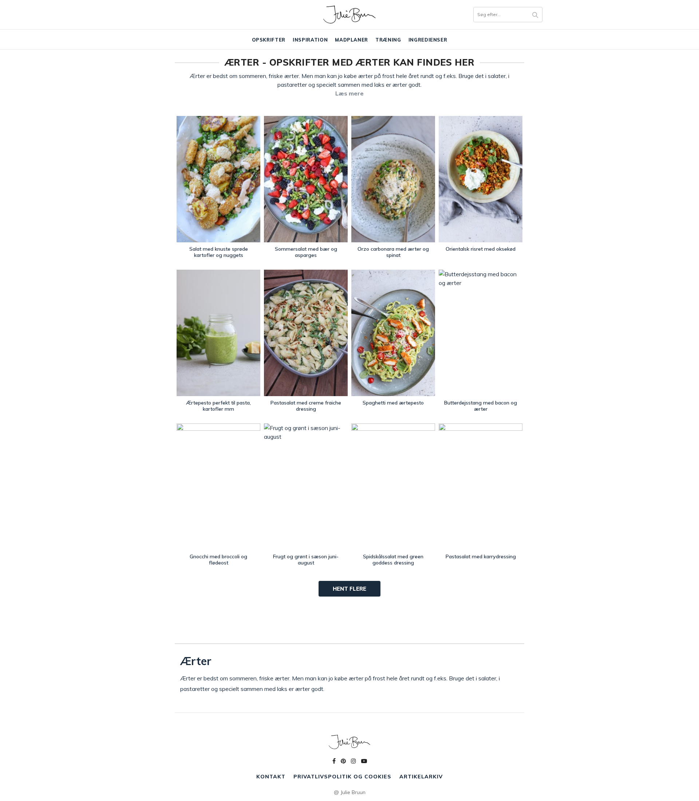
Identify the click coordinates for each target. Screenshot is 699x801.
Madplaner (351, 40)
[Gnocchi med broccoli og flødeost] (218, 486)
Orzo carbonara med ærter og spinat (393, 252)
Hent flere (349, 588)
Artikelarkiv (421, 776)
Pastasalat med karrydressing (481, 556)
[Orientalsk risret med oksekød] (480, 179)
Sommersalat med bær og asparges (306, 252)
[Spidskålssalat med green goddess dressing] (393, 486)
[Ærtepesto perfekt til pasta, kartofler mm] (218, 333)
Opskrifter (269, 40)
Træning (388, 40)
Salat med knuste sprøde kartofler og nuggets (218, 252)
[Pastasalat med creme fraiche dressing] (306, 333)
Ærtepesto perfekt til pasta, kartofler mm (218, 405)
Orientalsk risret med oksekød (481, 249)
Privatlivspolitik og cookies (342, 776)
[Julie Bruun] (349, 14)
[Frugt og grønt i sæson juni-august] (306, 486)
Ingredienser (427, 40)
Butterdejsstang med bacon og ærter (480, 405)
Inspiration (310, 40)
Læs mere (349, 93)
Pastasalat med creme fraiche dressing (305, 405)
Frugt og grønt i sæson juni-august (306, 559)
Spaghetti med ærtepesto (393, 402)
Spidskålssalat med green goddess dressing (393, 559)
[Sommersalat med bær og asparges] (306, 179)
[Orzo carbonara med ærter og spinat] (393, 179)
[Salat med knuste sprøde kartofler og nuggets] (218, 179)
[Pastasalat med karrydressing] (480, 486)
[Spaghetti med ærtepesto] (393, 333)
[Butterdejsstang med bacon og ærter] (480, 333)
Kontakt (270, 776)
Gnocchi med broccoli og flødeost (218, 559)
